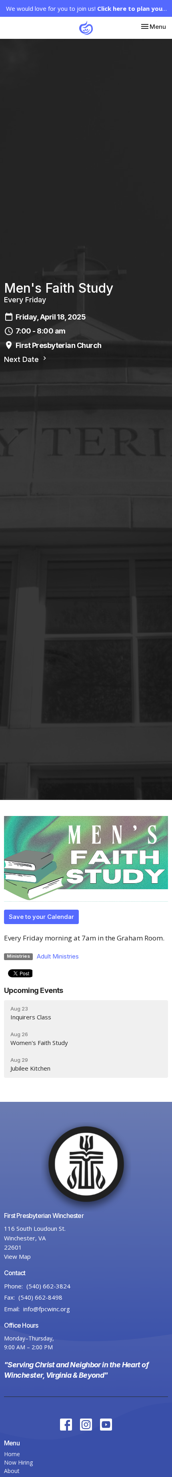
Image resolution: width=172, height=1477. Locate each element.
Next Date (22, 359)
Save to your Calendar (41, 916)
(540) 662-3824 (48, 1286)
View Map (17, 1256)
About (12, 1471)
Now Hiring (18, 1462)
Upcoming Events (33, 990)
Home (12, 1454)
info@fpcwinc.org (46, 1309)
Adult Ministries (58, 956)
